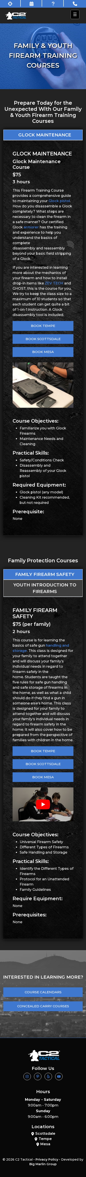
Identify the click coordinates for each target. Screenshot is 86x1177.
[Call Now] (75, 3)
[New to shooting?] (10, 3)
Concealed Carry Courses (43, 1006)
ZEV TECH (54, 283)
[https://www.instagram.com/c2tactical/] (27, 1076)
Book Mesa (43, 352)
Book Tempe (43, 326)
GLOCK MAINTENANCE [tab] (44, 135)
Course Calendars (43, 992)
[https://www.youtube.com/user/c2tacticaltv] (59, 1076)
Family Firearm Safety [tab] (44, 574)
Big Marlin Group (43, 1164)
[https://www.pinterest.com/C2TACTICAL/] (37, 1076)
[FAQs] (53, 3)
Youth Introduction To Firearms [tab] (44, 588)
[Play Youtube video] (43, 804)
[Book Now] (32, 3)
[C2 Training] (16, 15)
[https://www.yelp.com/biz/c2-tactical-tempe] (48, 1076)
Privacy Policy (47, 1159)
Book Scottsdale (43, 339)
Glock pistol (59, 201)
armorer (31, 227)
